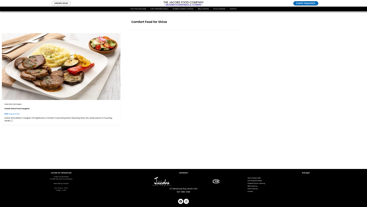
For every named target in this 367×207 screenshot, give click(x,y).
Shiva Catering (219, 9)
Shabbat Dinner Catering (183, 9)
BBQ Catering (203, 9)
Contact (233, 9)
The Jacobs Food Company (183, 2)
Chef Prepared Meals (159, 9)
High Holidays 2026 (138, 9)
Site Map (306, 173)
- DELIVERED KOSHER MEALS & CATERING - (183, 4)
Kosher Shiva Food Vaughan (13, 104)
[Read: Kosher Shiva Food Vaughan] (61, 66)
